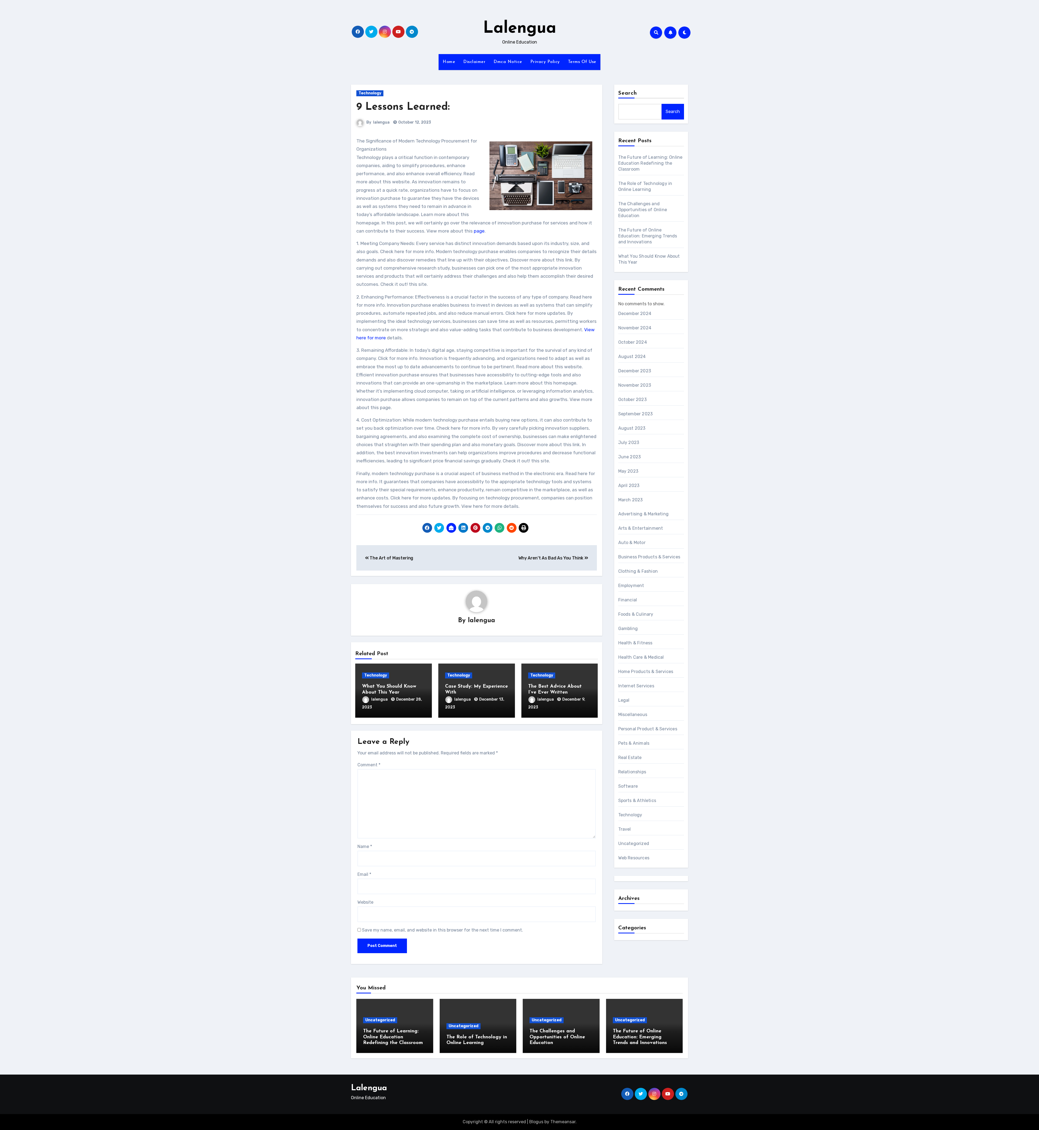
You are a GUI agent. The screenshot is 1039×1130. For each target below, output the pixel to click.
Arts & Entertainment (640, 528)
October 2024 (632, 342)
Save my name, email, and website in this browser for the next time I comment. (442, 930)
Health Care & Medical (641, 657)
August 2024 (632, 356)
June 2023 (629, 456)
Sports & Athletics (637, 800)
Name (364, 846)
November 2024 (635, 327)
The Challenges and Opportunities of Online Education (642, 209)
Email (364, 874)
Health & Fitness (635, 642)
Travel (624, 829)
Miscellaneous (632, 714)
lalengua (381, 122)
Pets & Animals (634, 743)
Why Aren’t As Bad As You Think (551, 558)
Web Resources (634, 857)
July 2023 (628, 442)
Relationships (632, 771)
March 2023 (630, 499)
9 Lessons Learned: (403, 107)
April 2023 (629, 485)
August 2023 (632, 428)
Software (628, 786)
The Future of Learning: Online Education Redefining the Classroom (650, 163)
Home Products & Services (645, 671)
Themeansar (563, 1121)
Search (627, 93)
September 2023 (635, 413)
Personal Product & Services (647, 728)
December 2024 (635, 313)
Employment (631, 585)
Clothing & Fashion (638, 571)
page (479, 231)
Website (365, 902)
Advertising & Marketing (643, 513)
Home (449, 62)
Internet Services (636, 685)
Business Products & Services (649, 556)
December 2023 (634, 370)
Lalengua (519, 29)
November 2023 (634, 385)
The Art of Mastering (391, 558)
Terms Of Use (582, 62)
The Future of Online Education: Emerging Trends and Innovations (647, 235)
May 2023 (628, 471)
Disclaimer (474, 62)
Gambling (628, 628)
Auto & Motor (632, 542)
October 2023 (632, 399)
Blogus (536, 1121)
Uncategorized (633, 843)
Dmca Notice (508, 62)
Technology (370, 93)
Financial (627, 599)
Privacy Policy (545, 62)
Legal (624, 700)
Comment (368, 764)
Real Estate (630, 757)
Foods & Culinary (635, 614)
